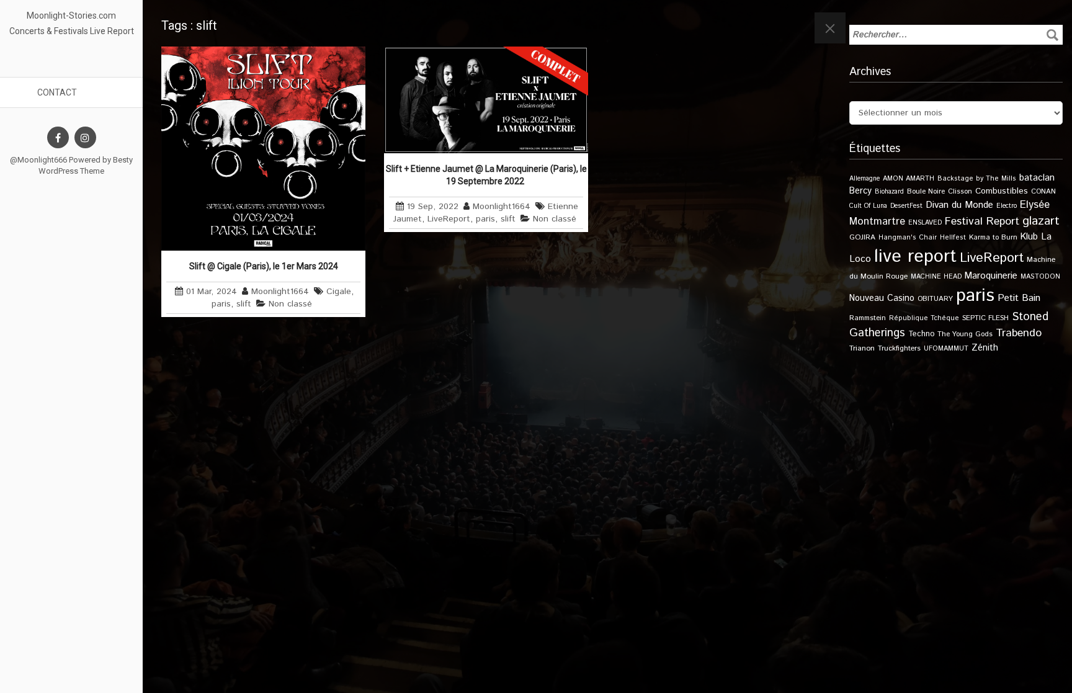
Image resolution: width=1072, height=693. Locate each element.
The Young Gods (965, 334)
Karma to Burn (993, 237)
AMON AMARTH (908, 179)
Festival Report (982, 221)
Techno (921, 333)
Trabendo (1019, 333)
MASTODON (1040, 277)
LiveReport (448, 219)
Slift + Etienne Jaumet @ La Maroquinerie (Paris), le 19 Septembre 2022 (486, 175)
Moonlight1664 (280, 291)
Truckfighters (899, 348)
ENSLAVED (925, 223)
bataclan (1037, 178)
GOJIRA (862, 237)
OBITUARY (935, 298)
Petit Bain (1019, 298)
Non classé (290, 304)
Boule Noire (926, 191)
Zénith (985, 348)
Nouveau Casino (881, 298)
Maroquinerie (991, 275)
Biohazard (889, 192)
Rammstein (867, 318)
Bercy (860, 191)
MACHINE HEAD (936, 277)
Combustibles (1001, 191)
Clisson (960, 191)
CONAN (1043, 191)
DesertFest (906, 206)
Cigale (338, 291)
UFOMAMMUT (946, 349)
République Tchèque (924, 318)
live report (915, 256)
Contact (57, 92)
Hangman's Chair (907, 238)
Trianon (862, 348)
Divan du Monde (959, 205)
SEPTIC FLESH (985, 318)
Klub (1029, 236)
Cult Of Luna (868, 206)
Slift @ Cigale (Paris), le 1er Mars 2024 (263, 266)
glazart (1041, 221)
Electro (1006, 206)
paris (221, 304)
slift (243, 304)
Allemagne (864, 179)
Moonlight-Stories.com (71, 15)
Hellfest (953, 238)
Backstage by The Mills (976, 179)
